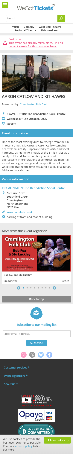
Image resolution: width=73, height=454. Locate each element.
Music (15, 27)
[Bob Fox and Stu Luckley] (36, 253)
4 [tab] (35, 288)
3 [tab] (31, 288)
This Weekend (50, 30)
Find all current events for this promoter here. (36, 44)
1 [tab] (23, 288)
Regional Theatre (25, 30)
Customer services (15, 367)
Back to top (36, 299)
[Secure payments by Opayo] (36, 421)
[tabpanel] (36, 259)
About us (9, 384)
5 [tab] (38, 288)
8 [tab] (50, 288)
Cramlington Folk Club (34, 104)
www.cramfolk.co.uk (20, 212)
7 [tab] (46, 288)
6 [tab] (42, 288)
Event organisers (14, 375)
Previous (19, 288)
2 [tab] (27, 288)
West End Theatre (50, 27)
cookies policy (23, 446)
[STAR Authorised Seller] (36, 406)
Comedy (29, 27)
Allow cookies (56, 440)
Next (54, 288)
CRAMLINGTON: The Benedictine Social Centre (33, 188)
